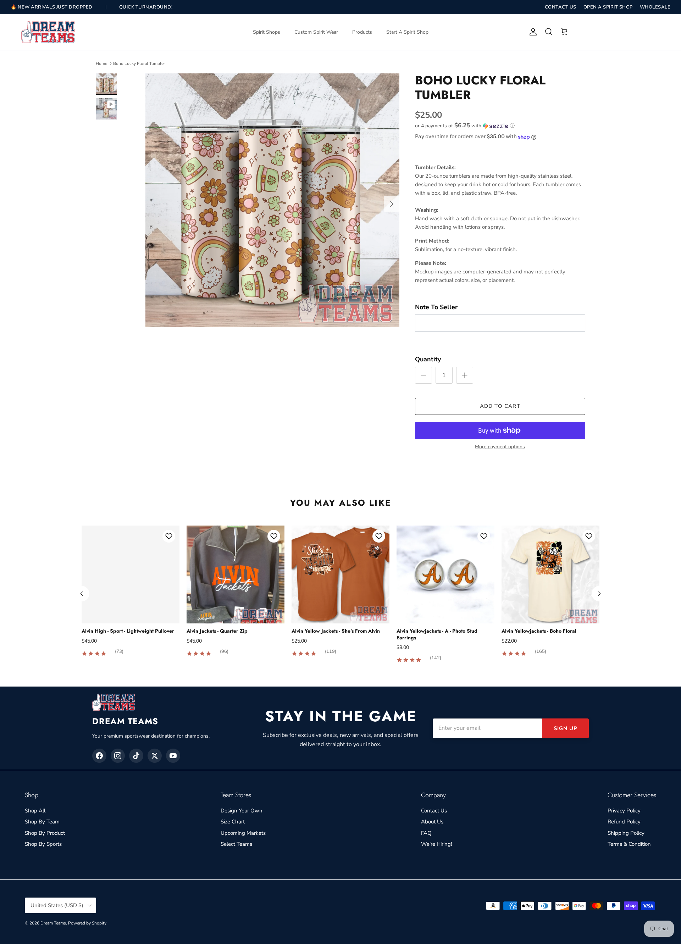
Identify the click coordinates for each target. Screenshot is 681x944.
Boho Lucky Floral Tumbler (139, 63)
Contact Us (434, 810)
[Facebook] (99, 756)
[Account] (531, 32)
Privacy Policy (624, 810)
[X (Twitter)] (155, 756)
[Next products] (599, 593)
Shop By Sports (43, 844)
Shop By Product (45, 833)
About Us (432, 821)
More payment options (500, 447)
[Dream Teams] (47, 32)
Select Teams (236, 844)
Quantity (428, 359)
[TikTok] (136, 756)
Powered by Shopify (87, 923)
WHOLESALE (655, 7)
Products (362, 32)
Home (101, 63)
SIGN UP (565, 728)
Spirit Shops (266, 32)
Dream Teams (53, 923)
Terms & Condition (629, 844)
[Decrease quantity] (423, 375)
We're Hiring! (436, 844)
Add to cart (500, 406)
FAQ (426, 833)
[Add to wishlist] (168, 536)
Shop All (35, 810)
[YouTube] (173, 756)
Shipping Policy (626, 833)
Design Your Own (241, 810)
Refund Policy (624, 821)
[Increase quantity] (464, 375)
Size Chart (233, 821)
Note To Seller (436, 307)
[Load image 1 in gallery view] (272, 200)
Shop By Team (42, 821)
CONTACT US (560, 7)
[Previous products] (81, 593)
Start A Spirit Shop (407, 32)
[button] (465, 125)
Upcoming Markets (243, 833)
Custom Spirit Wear (316, 32)
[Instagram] (118, 756)
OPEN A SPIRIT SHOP (608, 7)
